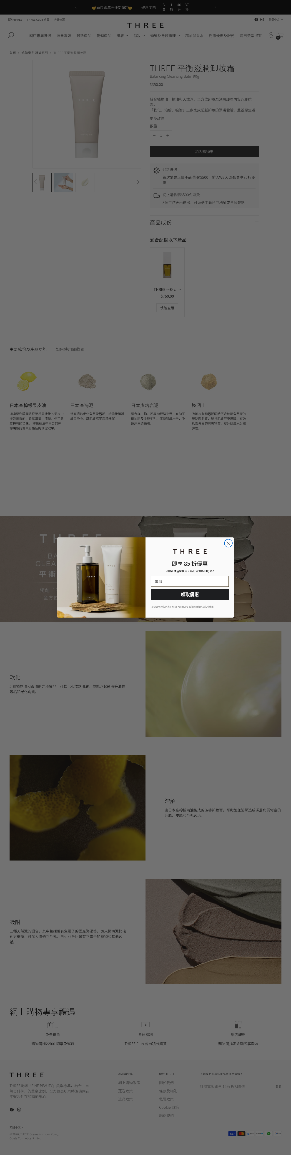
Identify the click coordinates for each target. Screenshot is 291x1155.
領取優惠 (190, 594)
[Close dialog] (228, 543)
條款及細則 (196, 606)
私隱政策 (209, 606)
